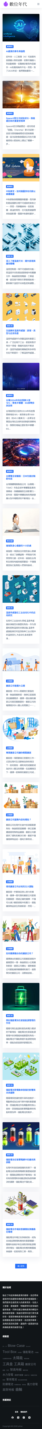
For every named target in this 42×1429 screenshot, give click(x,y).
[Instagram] (24, 1417)
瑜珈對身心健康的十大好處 (18, 545)
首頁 (16, 1412)
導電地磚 (26, 1358)
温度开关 (27, 1375)
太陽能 (18, 1358)
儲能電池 (28, 1352)
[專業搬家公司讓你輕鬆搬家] (21, 729)
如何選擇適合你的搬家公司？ (19, 953)
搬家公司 (30, 1364)
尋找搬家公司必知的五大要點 (19, 886)
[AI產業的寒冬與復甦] (21, 27)
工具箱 (19, 1364)
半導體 (36, 1352)
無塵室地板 (34, 1375)
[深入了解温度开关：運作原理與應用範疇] (21, 237)
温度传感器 (18, 1375)
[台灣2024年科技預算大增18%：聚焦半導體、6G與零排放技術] (21, 376)
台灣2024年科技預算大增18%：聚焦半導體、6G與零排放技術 (20, 403)
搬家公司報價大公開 (15, 686)
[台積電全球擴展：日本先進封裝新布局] (21, 452)
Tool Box (10, 1352)
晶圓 (4, 1370)
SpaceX (28, 1346)
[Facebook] (13, 1417)
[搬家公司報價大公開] (21, 662)
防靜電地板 (17, 1384)
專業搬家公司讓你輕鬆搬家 (18, 752)
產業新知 (10, 46)
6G (3, 1346)
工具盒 (8, 1364)
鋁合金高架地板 (22, 1380)
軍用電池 (11, 1379)
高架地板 (8, 1389)
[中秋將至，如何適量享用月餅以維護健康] (21, 168)
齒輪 (18, 1389)
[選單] (38, 4)
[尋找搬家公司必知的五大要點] (21, 863)
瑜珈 (4, 1380)
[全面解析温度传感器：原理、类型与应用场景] (21, 307)
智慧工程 (10, 256)
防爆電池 (8, 1384)
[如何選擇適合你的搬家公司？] (21, 930)
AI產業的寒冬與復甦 (15, 51)
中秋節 (20, 1352)
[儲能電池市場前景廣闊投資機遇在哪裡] (21, 1205)
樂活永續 (10, 541)
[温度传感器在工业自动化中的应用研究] (21, 589)
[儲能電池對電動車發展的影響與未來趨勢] (21, 1066)
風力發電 (32, 1384)
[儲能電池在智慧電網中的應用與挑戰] (21, 1136)
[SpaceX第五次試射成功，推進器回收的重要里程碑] (21, 94)
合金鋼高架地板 (7, 1358)
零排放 (24, 1384)
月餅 (7, 1370)
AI (6, 1346)
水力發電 (8, 1374)
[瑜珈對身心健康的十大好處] (21, 522)
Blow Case (16, 1346)
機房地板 (25, 1370)
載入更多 (21, 1266)
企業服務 (10, 681)
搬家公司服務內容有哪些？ (18, 819)
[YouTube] (29, 1417)
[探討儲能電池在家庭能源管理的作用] (21, 996)
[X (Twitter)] (18, 1417)
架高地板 (16, 1369)
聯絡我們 (24, 1412)
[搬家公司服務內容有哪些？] (21, 796)
